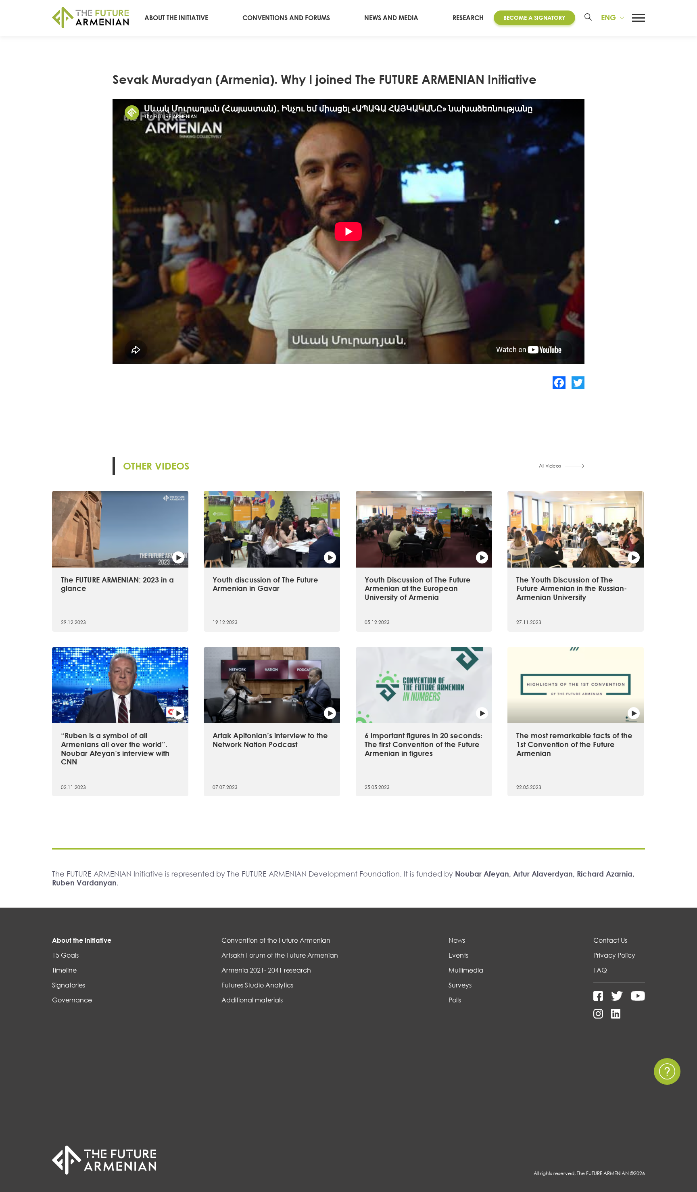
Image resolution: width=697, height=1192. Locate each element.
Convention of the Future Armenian (275, 940)
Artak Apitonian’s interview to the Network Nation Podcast (270, 740)
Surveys (460, 985)
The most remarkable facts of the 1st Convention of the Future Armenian (574, 744)
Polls (455, 1000)
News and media (391, 18)
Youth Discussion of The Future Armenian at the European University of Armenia (418, 588)
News (457, 940)
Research (468, 18)
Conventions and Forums (286, 18)
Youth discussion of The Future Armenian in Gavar (265, 584)
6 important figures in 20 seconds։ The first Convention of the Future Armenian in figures (423, 744)
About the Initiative (176, 18)
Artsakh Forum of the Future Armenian (279, 955)
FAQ (600, 970)
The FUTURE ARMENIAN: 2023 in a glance (117, 584)
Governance (72, 1000)
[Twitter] (578, 382)
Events (458, 955)
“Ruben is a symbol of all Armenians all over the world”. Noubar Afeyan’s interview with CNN (115, 748)
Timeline (64, 970)
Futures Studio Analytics (257, 985)
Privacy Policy (614, 955)
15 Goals (65, 955)
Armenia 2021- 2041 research (266, 970)
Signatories (68, 985)
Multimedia (466, 970)
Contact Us (610, 940)
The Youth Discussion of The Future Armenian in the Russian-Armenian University (571, 588)
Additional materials (252, 1000)
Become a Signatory (534, 17)
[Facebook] (559, 382)
